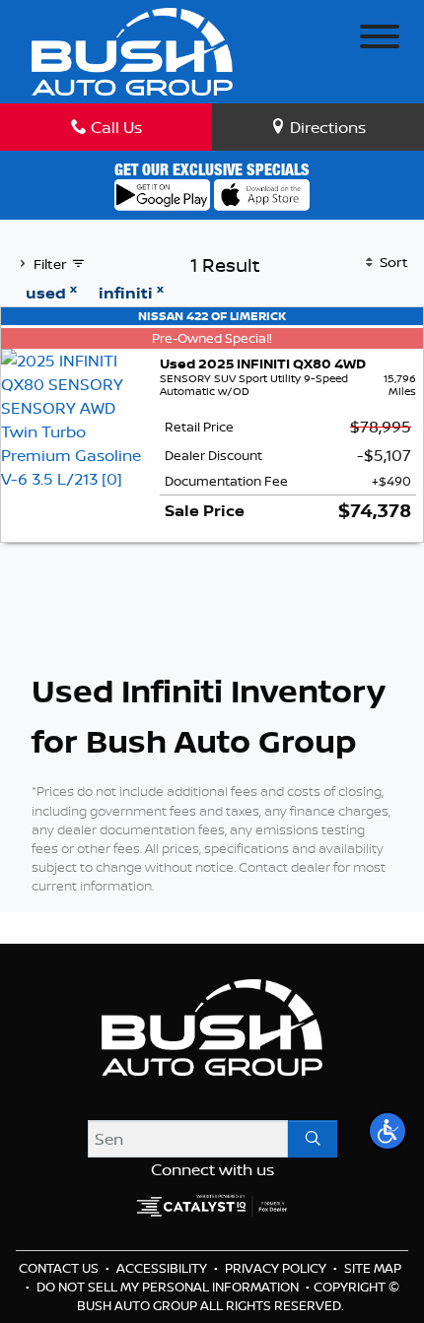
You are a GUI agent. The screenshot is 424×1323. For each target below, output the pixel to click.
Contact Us (60, 1268)
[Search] (312, 1139)
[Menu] (379, 39)
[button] (387, 1131)
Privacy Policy (277, 1268)
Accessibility (163, 1268)
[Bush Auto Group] (132, 50)
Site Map (372, 1268)
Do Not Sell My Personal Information (169, 1286)
